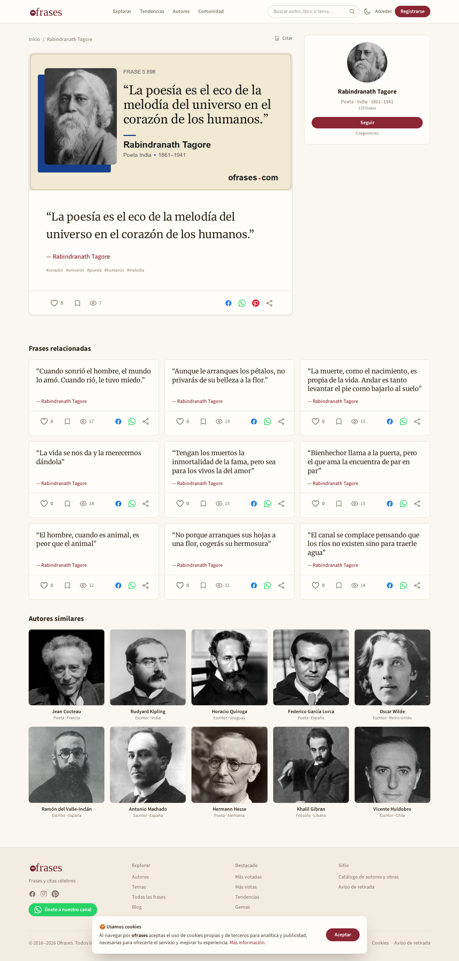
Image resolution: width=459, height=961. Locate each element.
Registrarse (413, 11)
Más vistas (246, 887)
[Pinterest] (55, 894)
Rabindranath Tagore (69, 39)
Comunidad (211, 11)
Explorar (122, 11)
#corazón (54, 270)
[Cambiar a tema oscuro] (367, 11)
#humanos (114, 270)
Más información (247, 942)
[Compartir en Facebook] (228, 303)
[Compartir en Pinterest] (255, 303)
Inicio (34, 39)
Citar (287, 38)
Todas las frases (149, 897)
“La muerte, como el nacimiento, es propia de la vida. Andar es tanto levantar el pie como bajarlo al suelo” (365, 380)
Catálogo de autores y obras (369, 877)
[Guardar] (77, 303)
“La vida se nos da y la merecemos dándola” (88, 457)
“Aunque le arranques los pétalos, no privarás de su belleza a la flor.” (228, 375)
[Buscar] (354, 11)
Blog (137, 907)
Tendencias (152, 11)
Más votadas (248, 877)
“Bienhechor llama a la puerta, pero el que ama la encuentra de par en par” (362, 462)
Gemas (242, 907)
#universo (75, 270)
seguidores (367, 133)
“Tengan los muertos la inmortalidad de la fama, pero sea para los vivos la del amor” (224, 462)
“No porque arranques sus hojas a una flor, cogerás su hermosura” (224, 539)
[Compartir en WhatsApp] (242, 303)
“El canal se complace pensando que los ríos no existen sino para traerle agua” (363, 544)
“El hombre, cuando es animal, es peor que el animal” (87, 539)
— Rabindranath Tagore (78, 256)
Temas (139, 887)
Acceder (383, 11)
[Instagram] (43, 894)
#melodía (135, 270)
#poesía (94, 270)
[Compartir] (269, 303)
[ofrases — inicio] (49, 11)
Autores (181, 11)
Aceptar (343, 934)
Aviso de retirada (356, 887)
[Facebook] (32, 894)
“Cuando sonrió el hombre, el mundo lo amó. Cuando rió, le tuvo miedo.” (93, 375)
